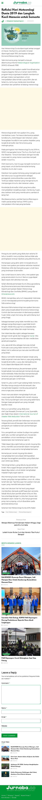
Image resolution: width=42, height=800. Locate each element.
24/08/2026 (5, 625)
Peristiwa (6, 573)
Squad (17, 795)
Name (4, 708)
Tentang (10, 795)
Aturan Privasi (25, 795)
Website (4, 726)
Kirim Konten (5, 797)
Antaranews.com (7, 294)
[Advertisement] (21, 109)
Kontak (14, 797)
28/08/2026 (14, 760)
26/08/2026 (14, 768)
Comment (5, 683)
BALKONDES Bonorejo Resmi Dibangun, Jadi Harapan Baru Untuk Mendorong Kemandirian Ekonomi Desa (18, 579)
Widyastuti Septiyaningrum (15, 21)
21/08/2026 (5, 663)
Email (4, 717)
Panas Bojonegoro (25, 512)
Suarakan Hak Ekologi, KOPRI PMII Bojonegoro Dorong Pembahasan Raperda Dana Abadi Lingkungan (19, 620)
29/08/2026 (5, 584)
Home (3, 795)
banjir (32, 336)
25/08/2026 (14, 776)
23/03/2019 (30, 21)
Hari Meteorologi (11, 512)
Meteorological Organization (28, 63)
